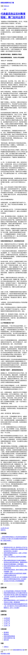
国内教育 (6, 632)
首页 (5, 9)
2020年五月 (7, 618)
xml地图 (8, 653)
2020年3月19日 (5, 528)
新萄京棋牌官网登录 (9, 636)
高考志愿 (6, 640)
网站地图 (3, 653)
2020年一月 (7, 625)
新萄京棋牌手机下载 (7, 2)
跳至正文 (6, 6)
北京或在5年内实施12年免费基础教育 (14, 581)
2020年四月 (7, 620)
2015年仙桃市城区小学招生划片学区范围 (15, 591)
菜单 (2, 6)
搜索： (2, 584)
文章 (6, 646)
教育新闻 (6, 634)
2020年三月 (7, 622)
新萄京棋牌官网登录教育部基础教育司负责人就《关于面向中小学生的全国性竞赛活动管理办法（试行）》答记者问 (15, 605)
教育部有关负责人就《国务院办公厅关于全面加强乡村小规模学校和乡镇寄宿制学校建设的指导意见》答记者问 (15, 549)
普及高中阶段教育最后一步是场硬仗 (14, 564)
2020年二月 (7, 623)
